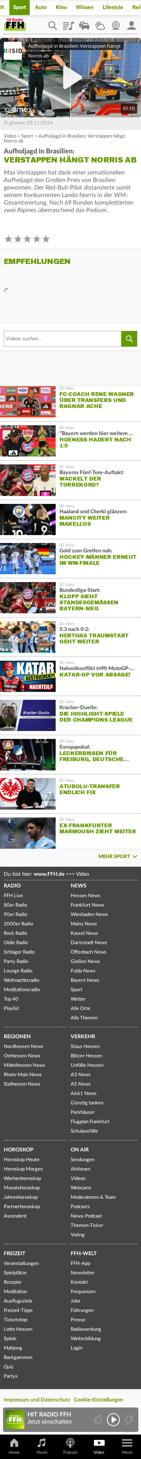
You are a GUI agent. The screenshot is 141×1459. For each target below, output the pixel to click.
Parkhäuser (83, 1112)
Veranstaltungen (21, 1263)
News (78, 886)
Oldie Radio (16, 942)
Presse (78, 1320)
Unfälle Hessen (87, 1065)
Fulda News (83, 971)
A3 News (81, 1074)
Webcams (81, 1188)
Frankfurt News (87, 905)
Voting (78, 1235)
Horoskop (18, 1150)
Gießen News (85, 961)
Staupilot (84, 23)
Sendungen (82, 1159)
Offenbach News (88, 952)
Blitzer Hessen (86, 1056)
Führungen (82, 1310)
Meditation (15, 1291)
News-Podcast (86, 1216)
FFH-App (80, 1263)
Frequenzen (83, 1291)
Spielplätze (15, 1273)
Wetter (100, 23)
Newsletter (83, 1273)
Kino (61, 7)
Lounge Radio (18, 971)
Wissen (85, 7)
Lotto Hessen (18, 1329)
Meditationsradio (22, 989)
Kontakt (79, 1282)
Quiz (9, 1367)
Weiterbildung (86, 1338)
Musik (42, 1452)
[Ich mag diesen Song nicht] (128, 1419)
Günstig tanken (87, 1103)
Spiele (10, 1338)
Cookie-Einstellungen (98, 1400)
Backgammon (18, 1357)
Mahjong (13, 1348)
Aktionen (80, 1169)
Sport (19, 7)
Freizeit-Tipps (18, 1310)
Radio (12, 886)
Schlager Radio (19, 952)
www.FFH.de (49, 874)
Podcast (70, 1452)
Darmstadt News (89, 942)
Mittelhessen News (24, 1065)
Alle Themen (84, 1018)
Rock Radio (15, 933)
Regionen (17, 1036)
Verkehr (83, 1036)
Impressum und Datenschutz (37, 1400)
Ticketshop (15, 1320)
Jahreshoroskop (21, 1197)
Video (10, 136)
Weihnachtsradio (21, 980)
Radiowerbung (86, 1329)
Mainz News (84, 924)
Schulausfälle (84, 1131)
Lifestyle (113, 7)
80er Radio (15, 905)
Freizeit (14, 1253)
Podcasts (80, 1206)
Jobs (75, 1301)
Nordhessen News (23, 1046)
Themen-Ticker (87, 1225)
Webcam (115, 23)
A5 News (81, 1084)
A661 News (84, 1093)
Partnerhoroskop (22, 1206)
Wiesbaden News (89, 914)
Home (14, 1452)
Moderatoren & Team (93, 1197)
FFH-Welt (84, 1253)
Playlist (68, 23)
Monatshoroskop (22, 1188)
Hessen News (85, 895)
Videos (78, 1178)
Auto (41, 7)
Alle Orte (80, 1008)
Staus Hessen (85, 1046)
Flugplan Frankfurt (90, 1121)
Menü (127, 1452)
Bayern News (85, 980)
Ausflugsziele (18, 1301)
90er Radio (15, 914)
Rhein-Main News (23, 1074)
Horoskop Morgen (23, 1169)
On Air (80, 1150)
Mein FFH (131, 23)
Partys (11, 1376)
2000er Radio (18, 924)
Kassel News (84, 933)
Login (76, 1348)
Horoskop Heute (21, 1159)
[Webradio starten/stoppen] (113, 1419)
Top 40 (11, 999)
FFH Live (13, 895)
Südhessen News (22, 1084)
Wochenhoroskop (22, 1178)
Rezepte (12, 1282)
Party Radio (16, 961)
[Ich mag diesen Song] (98, 1419)
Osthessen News (22, 1056)
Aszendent (15, 1216)
